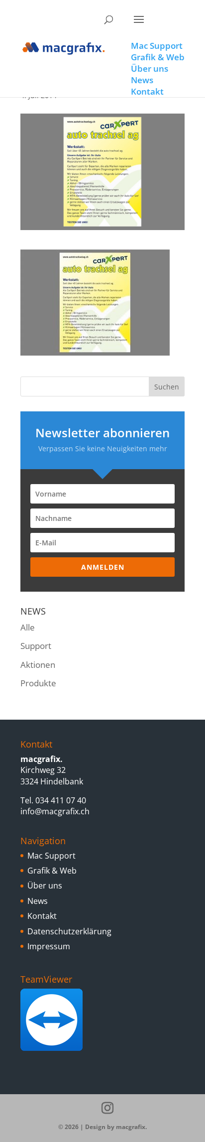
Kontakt (42, 915)
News (37, 900)
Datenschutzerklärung (69, 931)
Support (35, 645)
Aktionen (37, 664)
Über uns (44, 885)
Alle (27, 627)
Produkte (38, 683)
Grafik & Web (52, 870)
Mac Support (51, 855)
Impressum (48, 946)
